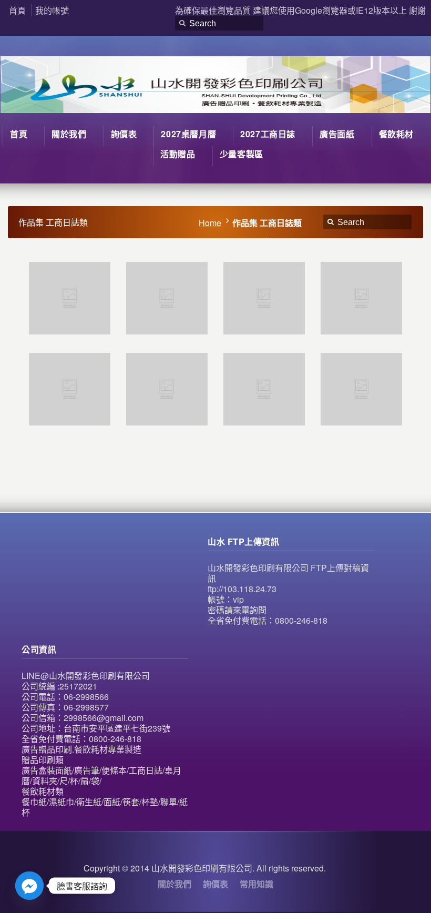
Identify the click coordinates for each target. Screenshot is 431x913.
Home (210, 223)
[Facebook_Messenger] (29, 885)
